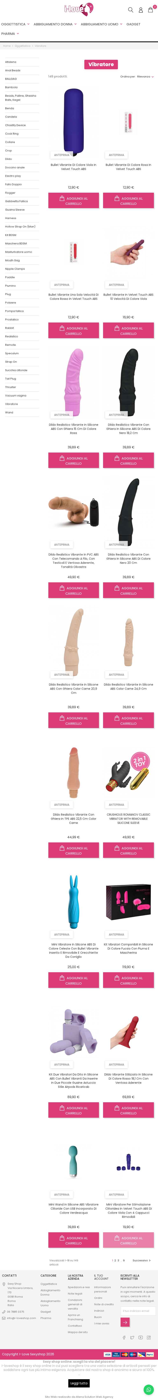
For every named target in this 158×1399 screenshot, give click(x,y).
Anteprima (61, 155)
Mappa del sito (78, 1332)
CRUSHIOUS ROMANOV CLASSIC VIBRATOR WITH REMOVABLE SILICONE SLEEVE (128, 819)
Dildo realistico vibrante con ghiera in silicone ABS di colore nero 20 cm (128, 558)
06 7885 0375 (15, 1312)
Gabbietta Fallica (16, 201)
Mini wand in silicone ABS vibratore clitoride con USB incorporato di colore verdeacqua (74, 1208)
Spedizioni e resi (79, 1287)
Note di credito (104, 1304)
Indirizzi (99, 1311)
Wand (9, 412)
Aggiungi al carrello (76, 201)
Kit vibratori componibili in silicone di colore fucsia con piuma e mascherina (128, 948)
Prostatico (12, 319)
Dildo (8, 159)
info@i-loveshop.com (21, 1318)
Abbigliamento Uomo (102, 24)
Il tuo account (101, 1277)
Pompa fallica (14, 311)
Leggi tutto (79, 1383)
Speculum (12, 353)
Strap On (11, 362)
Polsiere (10, 303)
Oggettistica (15, 24)
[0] (150, 10)
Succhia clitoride (16, 370)
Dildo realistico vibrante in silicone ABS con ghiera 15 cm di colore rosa (73, 429)
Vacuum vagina (15, 396)
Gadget (134, 24)
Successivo (142, 1260)
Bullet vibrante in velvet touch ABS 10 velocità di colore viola (128, 297)
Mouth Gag (12, 260)
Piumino (10, 286)
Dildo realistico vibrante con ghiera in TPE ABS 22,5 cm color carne (73, 819)
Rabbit (9, 328)
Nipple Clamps (15, 269)
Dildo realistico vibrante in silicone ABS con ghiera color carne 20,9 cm (73, 688)
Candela (11, 117)
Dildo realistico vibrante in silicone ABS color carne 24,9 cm (128, 686)
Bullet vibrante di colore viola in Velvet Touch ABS (73, 167)
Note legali (75, 1294)
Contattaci (75, 1326)
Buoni (98, 1317)
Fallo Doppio (13, 184)
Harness (10, 218)
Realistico (11, 336)
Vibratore (11, 404)
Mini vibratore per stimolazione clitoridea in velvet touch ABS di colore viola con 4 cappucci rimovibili (128, 1210)
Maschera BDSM (16, 243)
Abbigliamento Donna (56, 24)
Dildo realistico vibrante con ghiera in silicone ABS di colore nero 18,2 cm (128, 429)
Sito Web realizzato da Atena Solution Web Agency (79, 1397)
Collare (10, 142)
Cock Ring (12, 134)
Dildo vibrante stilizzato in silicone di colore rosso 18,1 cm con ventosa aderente (128, 1078)
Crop (8, 150)
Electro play (13, 176)
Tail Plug (10, 379)
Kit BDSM (10, 235)
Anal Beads (12, 70)
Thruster (10, 387)
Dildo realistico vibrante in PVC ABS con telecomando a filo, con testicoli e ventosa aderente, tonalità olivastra (74, 560)
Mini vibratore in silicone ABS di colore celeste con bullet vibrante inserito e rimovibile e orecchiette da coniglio (74, 950)
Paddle (10, 277)
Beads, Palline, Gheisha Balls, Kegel (20, 98)
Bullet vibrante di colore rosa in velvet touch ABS (128, 167)
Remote (10, 345)
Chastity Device (15, 125)
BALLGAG (11, 79)
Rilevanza (143, 77)
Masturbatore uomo (18, 252)
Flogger (10, 193)
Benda (9, 108)
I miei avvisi (101, 1323)
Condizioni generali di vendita (75, 1304)
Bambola (11, 87)
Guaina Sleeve (15, 210)
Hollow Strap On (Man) (20, 227)
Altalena (10, 62)
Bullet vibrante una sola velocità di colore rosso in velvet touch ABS (74, 297)
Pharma (10, 33)
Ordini (98, 1298)
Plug (8, 294)
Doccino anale (15, 167)
